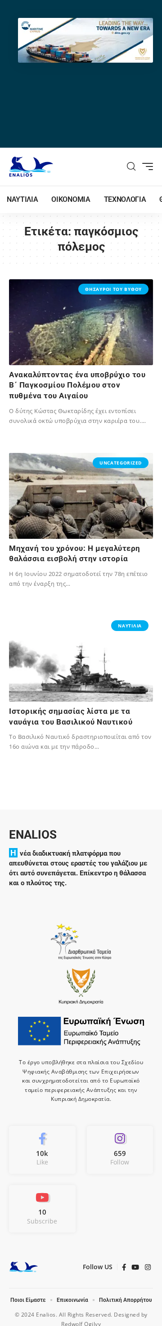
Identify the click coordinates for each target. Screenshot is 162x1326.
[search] (131, 166)
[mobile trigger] (145, 166)
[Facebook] (42, 1149)
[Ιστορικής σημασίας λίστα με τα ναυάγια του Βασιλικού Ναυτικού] (81, 659)
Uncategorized (120, 463)
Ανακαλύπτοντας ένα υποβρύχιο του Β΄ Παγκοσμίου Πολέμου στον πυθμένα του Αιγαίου (77, 385)
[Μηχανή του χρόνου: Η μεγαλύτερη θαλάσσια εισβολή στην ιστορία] (81, 496)
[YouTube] (135, 1267)
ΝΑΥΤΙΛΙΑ (130, 625)
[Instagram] (120, 1149)
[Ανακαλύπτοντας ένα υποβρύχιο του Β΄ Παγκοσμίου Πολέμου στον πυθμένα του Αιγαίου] (81, 322)
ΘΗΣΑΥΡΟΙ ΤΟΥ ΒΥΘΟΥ (113, 289)
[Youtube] (42, 1208)
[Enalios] (31, 167)
